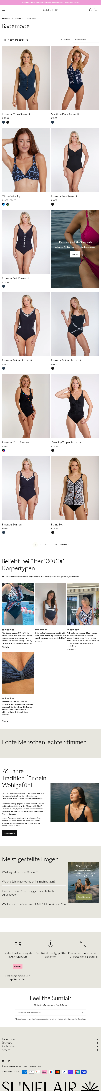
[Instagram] (9, 1061)
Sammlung (18, 18)
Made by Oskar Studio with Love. (28, 1066)
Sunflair (12, 1066)
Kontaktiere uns (84, 897)
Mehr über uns (9, 833)
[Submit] (82, 1012)
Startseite (6, 18)
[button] (96, 10)
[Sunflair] (50, 10)
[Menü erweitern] (3, 10)
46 (56, 544)
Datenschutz (7, 1072)
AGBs (16, 1072)
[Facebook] (3, 1061)
